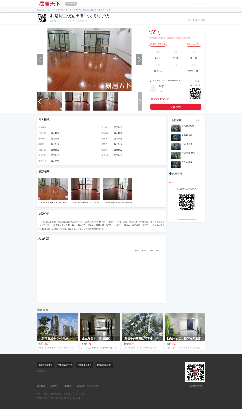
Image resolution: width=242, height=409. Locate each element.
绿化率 (104, 139)
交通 (137, 251)
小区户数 (42, 150)
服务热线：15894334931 (87, 386)
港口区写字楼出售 (73, 10)
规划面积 (105, 133)
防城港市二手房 (84, 365)
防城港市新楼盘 (45, 365)
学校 (151, 251)
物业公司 (42, 155)
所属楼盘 (42, 127)
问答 (100, 3)
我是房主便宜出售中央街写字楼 (96, 10)
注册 (203, 3)
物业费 (104, 150)
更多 (199, 120)
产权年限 (42, 133)
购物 (144, 251)
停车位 (104, 144)
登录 (198, 3)
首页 (83, 3)
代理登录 (68, 386)
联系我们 (54, 386)
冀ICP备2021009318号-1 (74, 394)
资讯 (108, 3)
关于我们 (41, 386)
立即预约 (176, 107)
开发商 (104, 127)
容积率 (41, 144)
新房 (92, 3)
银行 (130, 251)
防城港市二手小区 (65, 365)
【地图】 (197, 81)
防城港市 (69, 4)
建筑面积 (42, 139)
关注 (192, 20)
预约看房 (201, 20)
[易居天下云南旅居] (50, 3)
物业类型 (105, 155)
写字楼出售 (58, 10)
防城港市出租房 (104, 365)
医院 (158, 251)
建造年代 (42, 161)
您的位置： (42, 10)
